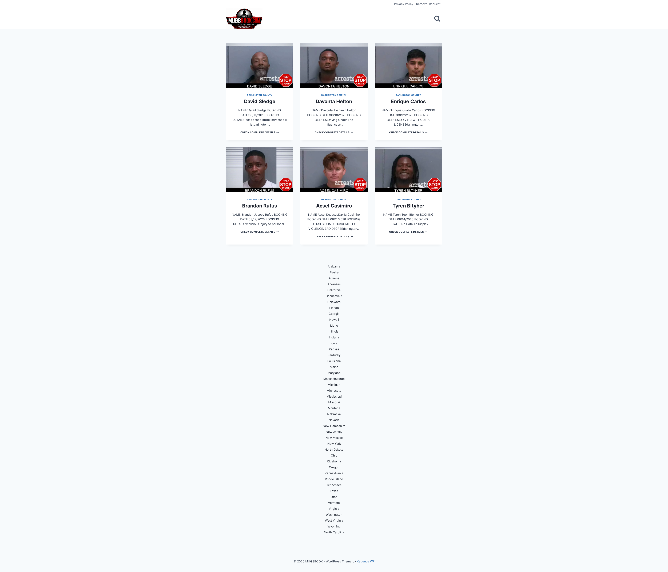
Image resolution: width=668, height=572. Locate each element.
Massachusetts (334, 379)
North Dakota (334, 449)
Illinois (334, 331)
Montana (334, 408)
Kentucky (334, 355)
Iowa (334, 343)
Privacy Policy (403, 4)
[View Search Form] (437, 18)
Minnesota (334, 390)
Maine (334, 367)
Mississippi (334, 396)
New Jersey (334, 432)
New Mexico (334, 437)
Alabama (334, 266)
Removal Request (428, 4)
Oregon (334, 467)
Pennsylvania (334, 473)
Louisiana (334, 361)
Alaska (334, 272)
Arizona (334, 278)
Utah (334, 497)
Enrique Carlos (408, 101)
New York (334, 443)
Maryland (334, 373)
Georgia (334, 313)
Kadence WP (366, 561)
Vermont (334, 503)
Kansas (334, 349)
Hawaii (334, 319)
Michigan (334, 384)
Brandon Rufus (259, 206)
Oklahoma (334, 461)
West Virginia (334, 520)
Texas (334, 491)
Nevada (334, 420)
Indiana (334, 337)
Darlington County (259, 95)
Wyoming (334, 526)
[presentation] (259, 65)
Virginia (334, 508)
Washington (334, 514)
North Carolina (334, 532)
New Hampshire (334, 426)
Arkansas (334, 284)
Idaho (334, 325)
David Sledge (259, 101)
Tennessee (334, 485)
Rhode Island (334, 479)
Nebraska (334, 414)
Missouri (334, 402)
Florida (334, 308)
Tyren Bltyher (408, 206)
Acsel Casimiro (334, 206)
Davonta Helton (334, 101)
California (334, 290)
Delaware (334, 302)
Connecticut (334, 296)
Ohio (334, 455)
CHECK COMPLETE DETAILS (259, 132)
